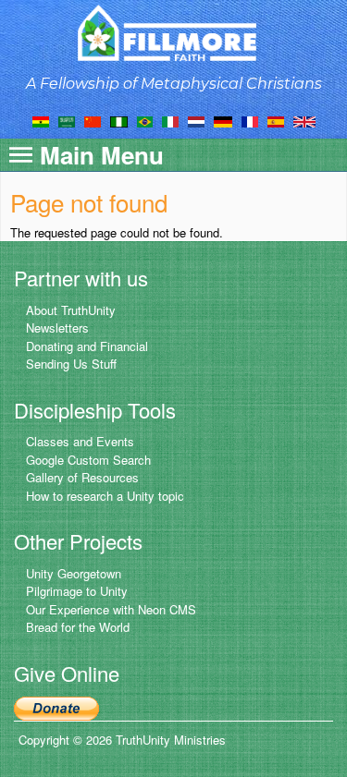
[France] (250, 120)
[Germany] (223, 120)
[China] (92, 120)
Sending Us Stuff (71, 363)
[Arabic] (66, 120)
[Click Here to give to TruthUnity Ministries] (56, 706)
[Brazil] (145, 120)
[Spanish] (275, 120)
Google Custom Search (88, 459)
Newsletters (57, 327)
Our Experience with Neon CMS (111, 609)
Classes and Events (80, 441)
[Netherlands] (196, 120)
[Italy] (170, 120)
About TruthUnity (71, 310)
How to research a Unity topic (105, 495)
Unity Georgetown (73, 573)
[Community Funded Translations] (304, 120)
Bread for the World (78, 627)
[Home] (173, 33)
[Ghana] (40, 120)
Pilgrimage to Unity (77, 591)
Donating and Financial (87, 346)
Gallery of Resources (82, 477)
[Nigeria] (119, 120)
